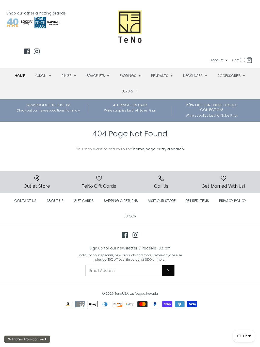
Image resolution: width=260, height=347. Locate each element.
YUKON (43, 75)
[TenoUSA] (130, 26)
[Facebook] (27, 51)
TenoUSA (121, 293)
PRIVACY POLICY (232, 200)
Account (217, 60)
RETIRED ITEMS (197, 200)
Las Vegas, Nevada (143, 293)
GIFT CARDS (84, 200)
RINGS (68, 75)
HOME (20, 75)
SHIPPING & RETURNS (121, 200)
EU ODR (130, 216)
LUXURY (130, 91)
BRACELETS (98, 75)
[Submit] (168, 270)
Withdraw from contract (27, 339)
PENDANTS (162, 75)
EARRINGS (130, 75)
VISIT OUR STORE (162, 200)
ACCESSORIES (231, 75)
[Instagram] (37, 51)
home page (144, 149)
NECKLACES (195, 75)
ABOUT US (54, 200)
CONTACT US (25, 200)
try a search (172, 149)
